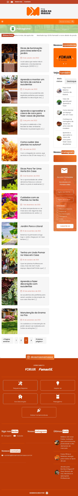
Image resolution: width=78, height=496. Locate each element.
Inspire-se (58, 388)
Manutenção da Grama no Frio (33, 314)
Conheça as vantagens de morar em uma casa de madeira (68, 123)
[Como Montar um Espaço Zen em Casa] (59, 112)
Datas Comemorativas (39, 415)
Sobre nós (18, 2)
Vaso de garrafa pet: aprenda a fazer (67, 102)
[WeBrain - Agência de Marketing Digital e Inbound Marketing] (46, 493)
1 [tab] (64, 64)
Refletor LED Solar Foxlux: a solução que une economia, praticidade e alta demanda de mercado (68, 442)
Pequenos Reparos (20, 388)
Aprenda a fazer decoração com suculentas (28, 284)
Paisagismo (56, 29)
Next (72, 59)
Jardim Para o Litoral (31, 226)
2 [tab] (66, 64)
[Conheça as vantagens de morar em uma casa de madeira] (59, 123)
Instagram (7, 436)
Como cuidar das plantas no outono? (30, 143)
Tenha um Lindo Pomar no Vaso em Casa (32, 254)
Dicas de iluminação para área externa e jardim (31, 51)
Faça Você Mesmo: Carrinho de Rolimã (67, 91)
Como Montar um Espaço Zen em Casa (68, 112)
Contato (27, 2)
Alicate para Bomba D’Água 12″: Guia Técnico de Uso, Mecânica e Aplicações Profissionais (67, 472)
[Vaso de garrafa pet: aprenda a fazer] (59, 102)
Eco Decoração (20, 402)
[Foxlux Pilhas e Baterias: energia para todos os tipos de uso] (57, 457)
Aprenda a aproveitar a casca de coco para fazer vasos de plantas (32, 113)
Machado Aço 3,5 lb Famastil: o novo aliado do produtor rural (51, 35)
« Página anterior (6, 340)
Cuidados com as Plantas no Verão (29, 198)
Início (49, 29)
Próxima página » (39, 340)
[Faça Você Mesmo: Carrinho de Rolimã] (59, 91)
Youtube (19, 436)
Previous (57, 59)
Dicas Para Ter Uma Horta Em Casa (30, 170)
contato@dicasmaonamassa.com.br (14, 455)
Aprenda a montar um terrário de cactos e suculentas (32, 82)
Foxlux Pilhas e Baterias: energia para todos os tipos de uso (68, 457)
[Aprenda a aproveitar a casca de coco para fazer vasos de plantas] (59, 138)
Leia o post (9, 58)
